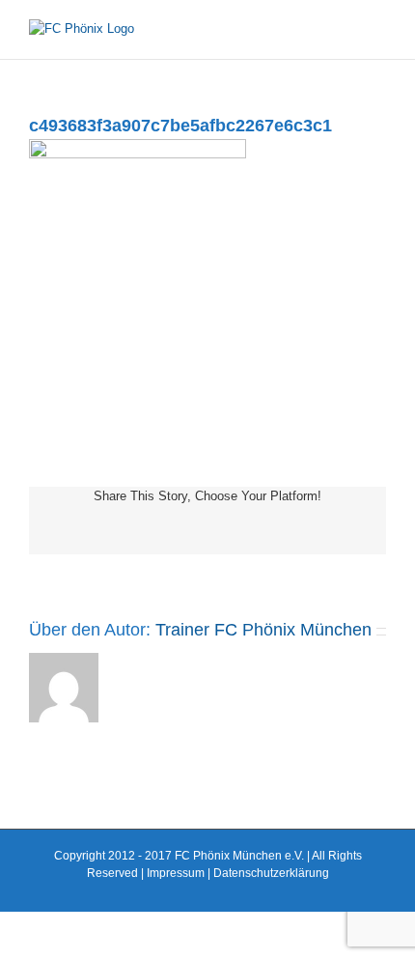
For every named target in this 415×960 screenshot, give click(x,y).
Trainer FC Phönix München (263, 629)
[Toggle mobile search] (343, 29)
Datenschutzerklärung (271, 873)
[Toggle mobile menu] (378, 29)
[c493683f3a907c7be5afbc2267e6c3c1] (137, 148)
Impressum (176, 873)
